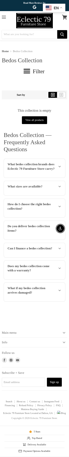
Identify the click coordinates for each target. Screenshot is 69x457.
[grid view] (52, 95)
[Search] (62, 34)
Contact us (34, 401)
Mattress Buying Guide (32, 409)
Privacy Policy (44, 405)
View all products (34, 120)
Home (5, 51)
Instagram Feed (51, 401)
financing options (32, 256)
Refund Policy (26, 405)
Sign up (54, 382)
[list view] (61, 95)
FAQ (58, 405)
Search (9, 401)
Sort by (21, 94)
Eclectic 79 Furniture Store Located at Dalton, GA (28, 413)
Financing (10, 405)
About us (20, 401)
